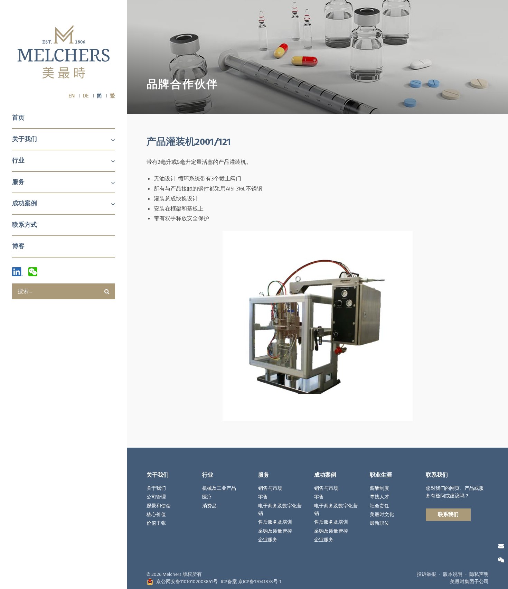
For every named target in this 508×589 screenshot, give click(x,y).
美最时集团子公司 (469, 581)
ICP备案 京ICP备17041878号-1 (251, 581)
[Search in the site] (107, 291)
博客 (18, 246)
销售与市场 (270, 488)
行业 (18, 160)
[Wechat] (32, 271)
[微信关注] (501, 560)
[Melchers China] (63, 52)
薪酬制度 (379, 488)
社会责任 (379, 506)
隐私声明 (479, 574)
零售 (263, 497)
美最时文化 (382, 514)
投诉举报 (426, 574)
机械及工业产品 (219, 488)
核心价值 (156, 514)
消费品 (209, 506)
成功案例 (24, 203)
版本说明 (452, 574)
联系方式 (24, 225)
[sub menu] (109, 140)
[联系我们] (501, 546)
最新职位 (379, 523)
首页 (18, 117)
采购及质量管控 (275, 531)
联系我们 (448, 514)
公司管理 (156, 497)
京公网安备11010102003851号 (187, 581)
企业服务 (267, 539)
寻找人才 (379, 497)
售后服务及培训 (275, 522)
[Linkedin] (17, 271)
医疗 (207, 497)
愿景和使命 (159, 506)
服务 (18, 182)
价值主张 (156, 523)
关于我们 (24, 139)
